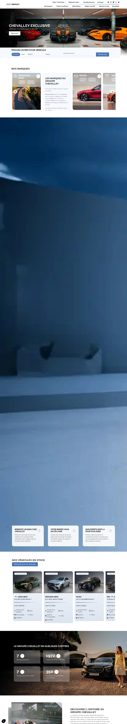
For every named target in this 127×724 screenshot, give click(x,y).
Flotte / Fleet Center (58, 2)
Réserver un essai (104, 6)
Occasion (16, 54)
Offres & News (76, 6)
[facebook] (108, 2)
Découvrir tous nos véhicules (25, 564)
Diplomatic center (74, 2)
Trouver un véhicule (62, 6)
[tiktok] (116, 2)
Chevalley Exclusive (89, 2)
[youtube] (118, 2)
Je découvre (15, 33)
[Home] (12, 4)
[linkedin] (113, 2)
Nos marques (48, 6)
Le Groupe (100, 2)
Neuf (23, 54)
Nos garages (115, 6)
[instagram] (110, 2)
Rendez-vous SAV (90, 6)
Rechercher (102, 54)
